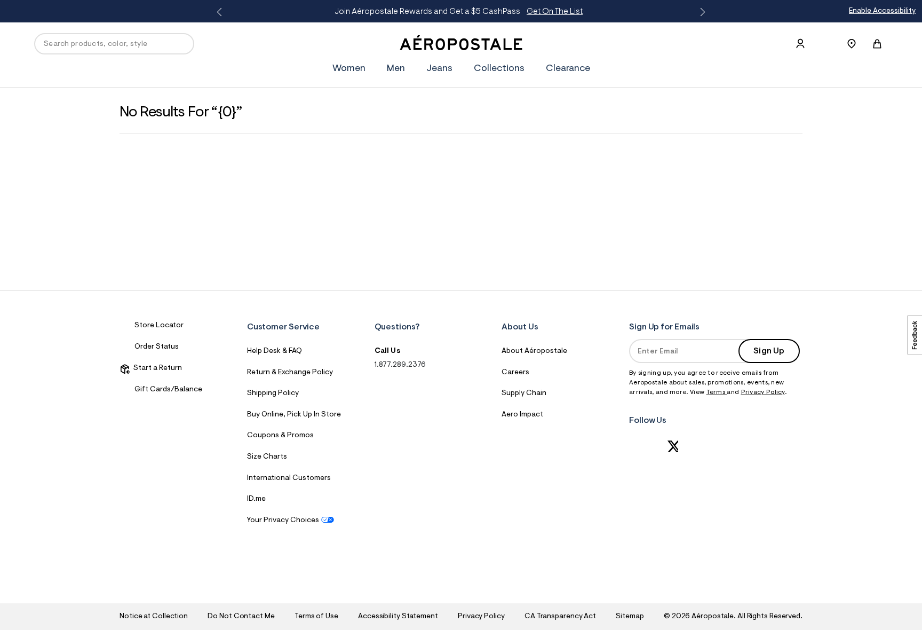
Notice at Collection (154, 616)
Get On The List (555, 11)
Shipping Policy (273, 393)
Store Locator (159, 325)
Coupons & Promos (280, 435)
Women (348, 69)
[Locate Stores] (851, 43)
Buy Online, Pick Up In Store (294, 415)
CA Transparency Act (560, 616)
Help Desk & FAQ (274, 351)
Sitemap (629, 616)
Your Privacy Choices (283, 520)
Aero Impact (522, 415)
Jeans (439, 69)
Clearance (568, 69)
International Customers (289, 478)
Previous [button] (221, 12)
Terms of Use (316, 616)
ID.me (256, 499)
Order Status (156, 347)
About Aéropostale (534, 351)
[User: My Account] (800, 43)
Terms (716, 392)
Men (396, 69)
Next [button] (700, 12)
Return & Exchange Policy (290, 372)
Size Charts (267, 457)
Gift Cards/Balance (168, 389)
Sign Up (768, 351)
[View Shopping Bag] (877, 43)
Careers (515, 372)
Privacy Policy (763, 392)
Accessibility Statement (398, 616)
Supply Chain (524, 393)
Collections (499, 69)
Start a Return (156, 368)
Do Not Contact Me (241, 616)
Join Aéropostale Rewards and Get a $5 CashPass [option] (459, 11)
